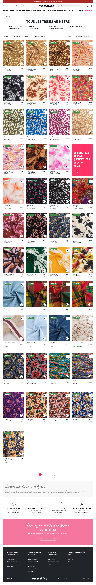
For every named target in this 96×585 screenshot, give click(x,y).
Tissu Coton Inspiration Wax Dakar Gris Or (8, 459)
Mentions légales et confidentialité (80, 578)
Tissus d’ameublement (33, 559)
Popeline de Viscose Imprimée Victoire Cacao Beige (31, 103)
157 (53, 474)
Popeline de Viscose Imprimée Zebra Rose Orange (77, 69)
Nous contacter (32, 6)
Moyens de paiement (12, 561)
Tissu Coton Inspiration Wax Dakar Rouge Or (31, 421)
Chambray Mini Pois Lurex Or (7, 309)
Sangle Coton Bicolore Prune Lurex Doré (9, 343)
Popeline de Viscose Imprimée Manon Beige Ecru (77, 138)
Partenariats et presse (53, 561)
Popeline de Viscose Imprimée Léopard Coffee (8, 69)
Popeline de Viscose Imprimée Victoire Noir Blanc (8, 103)
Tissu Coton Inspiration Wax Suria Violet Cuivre (8, 421)
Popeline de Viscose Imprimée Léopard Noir (54, 207)
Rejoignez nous (51, 564)
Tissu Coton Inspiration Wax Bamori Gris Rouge (31, 382)
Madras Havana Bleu (32, 309)
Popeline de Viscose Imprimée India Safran (55, 275)
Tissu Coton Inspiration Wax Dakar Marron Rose (54, 421)
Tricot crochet (31, 571)
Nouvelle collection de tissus (17, 26)
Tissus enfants (31, 566)
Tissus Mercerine (14, 28)
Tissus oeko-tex (33, 28)
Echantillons (10, 566)
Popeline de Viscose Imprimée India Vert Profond (31, 276)
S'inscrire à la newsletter (47, 538)
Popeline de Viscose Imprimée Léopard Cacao (54, 69)
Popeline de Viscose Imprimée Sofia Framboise (77, 276)
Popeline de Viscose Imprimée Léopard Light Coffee (31, 69)
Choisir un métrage (11, 564)
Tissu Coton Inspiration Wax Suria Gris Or (8, 382)
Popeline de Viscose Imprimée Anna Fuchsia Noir (31, 207)
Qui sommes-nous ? (52, 554)
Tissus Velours (53, 26)
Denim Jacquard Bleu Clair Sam (31, 343)
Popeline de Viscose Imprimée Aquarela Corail (8, 207)
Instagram (71, 554)
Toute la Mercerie (32, 557)
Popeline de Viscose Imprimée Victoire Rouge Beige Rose (54, 103)
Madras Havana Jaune (55, 309)
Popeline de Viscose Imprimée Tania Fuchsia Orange (77, 103)
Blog (17, 6)
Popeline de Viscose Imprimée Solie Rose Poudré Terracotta (9, 276)
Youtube (70, 557)
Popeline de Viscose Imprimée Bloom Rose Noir (31, 241)
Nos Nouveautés (31, 554)
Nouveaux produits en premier (82, 36)
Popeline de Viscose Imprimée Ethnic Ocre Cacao (31, 172)
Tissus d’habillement (33, 561)
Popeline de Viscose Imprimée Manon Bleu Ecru (31, 138)
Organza (31, 26)
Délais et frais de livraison (13, 557)
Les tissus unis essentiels (56, 28)
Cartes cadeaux (10, 559)
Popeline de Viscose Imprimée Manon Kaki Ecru (8, 138)
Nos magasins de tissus (9, 6)
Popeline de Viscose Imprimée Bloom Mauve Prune (9, 241)
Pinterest (70, 561)
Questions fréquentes (12, 554)
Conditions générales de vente (63, 578)
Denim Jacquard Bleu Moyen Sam (54, 343)
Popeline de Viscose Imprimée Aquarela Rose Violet (55, 172)
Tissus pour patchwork (75, 26)
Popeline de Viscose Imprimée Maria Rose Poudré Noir (77, 241)
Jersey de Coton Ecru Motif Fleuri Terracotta (78, 343)
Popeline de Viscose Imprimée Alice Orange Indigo (54, 241)
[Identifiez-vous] (84, 5)
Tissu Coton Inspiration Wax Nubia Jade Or (53, 382)
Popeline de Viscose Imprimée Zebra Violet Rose (8, 172)
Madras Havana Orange (78, 309)
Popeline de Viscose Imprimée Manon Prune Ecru (54, 138)
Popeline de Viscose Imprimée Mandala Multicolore (78, 207)
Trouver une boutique (53, 557)
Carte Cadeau (23, 6)
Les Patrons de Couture (33, 569)
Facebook (70, 559)
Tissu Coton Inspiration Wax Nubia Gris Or (76, 382)
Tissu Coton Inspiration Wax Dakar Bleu (76, 421)
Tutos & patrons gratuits (34, 564)
